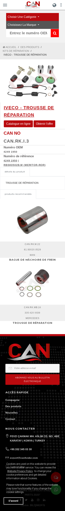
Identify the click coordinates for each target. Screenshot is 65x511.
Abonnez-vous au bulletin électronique (32, 379)
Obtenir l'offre (44, 123)
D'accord (13, 500)
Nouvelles (11, 412)
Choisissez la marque (22, 24)
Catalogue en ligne (18, 123)
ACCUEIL (10, 47)
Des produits (13, 406)
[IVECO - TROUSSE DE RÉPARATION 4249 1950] (32, 80)
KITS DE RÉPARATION (16, 50)
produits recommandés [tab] (18, 194)
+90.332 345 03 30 (21, 449)
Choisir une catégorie (22, 16)
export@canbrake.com (24, 457)
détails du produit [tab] (15, 171)
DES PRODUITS (29, 47)
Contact (10, 419)
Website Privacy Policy (20, 471)
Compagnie (12, 400)
